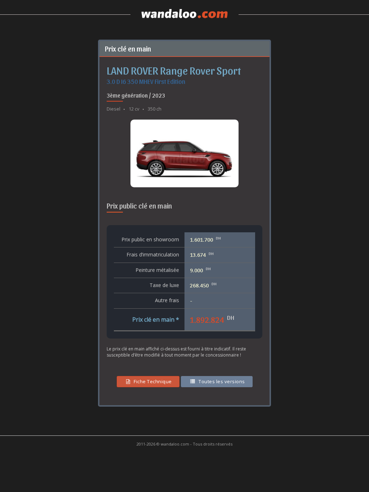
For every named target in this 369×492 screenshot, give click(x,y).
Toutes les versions (222, 381)
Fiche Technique (153, 381)
